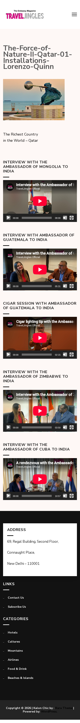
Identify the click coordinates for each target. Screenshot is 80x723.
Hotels (12, 633)
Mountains (15, 651)
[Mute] (65, 218)
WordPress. (49, 712)
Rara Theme (63, 708)
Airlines (13, 660)
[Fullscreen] (72, 218)
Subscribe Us (17, 607)
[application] (40, 201)
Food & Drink (17, 669)
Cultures (14, 642)
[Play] (8, 218)
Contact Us (16, 598)
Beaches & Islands (20, 678)
